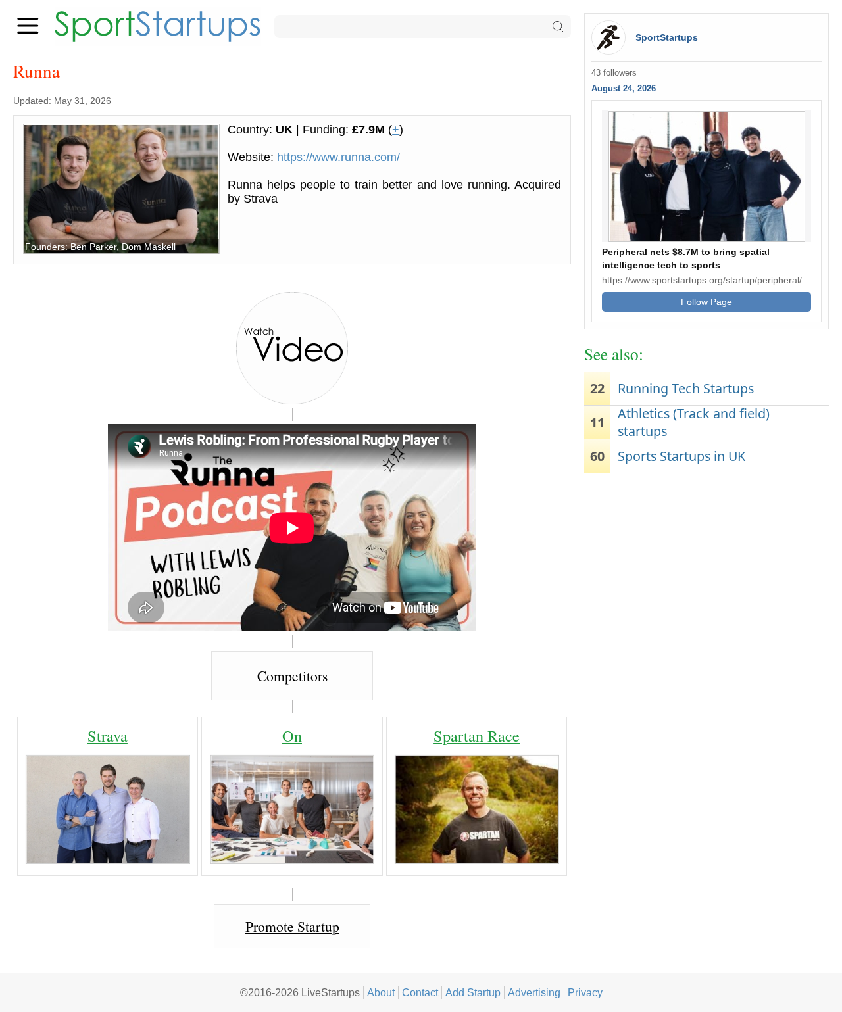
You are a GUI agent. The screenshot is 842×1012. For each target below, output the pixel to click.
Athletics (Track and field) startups (694, 422)
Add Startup (473, 992)
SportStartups (666, 37)
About (381, 992)
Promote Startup (292, 926)
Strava (107, 735)
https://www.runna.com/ (338, 157)
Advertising (534, 992)
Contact (420, 992)
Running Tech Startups (686, 388)
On (292, 735)
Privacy (585, 992)
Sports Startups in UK (681, 456)
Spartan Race (476, 735)
